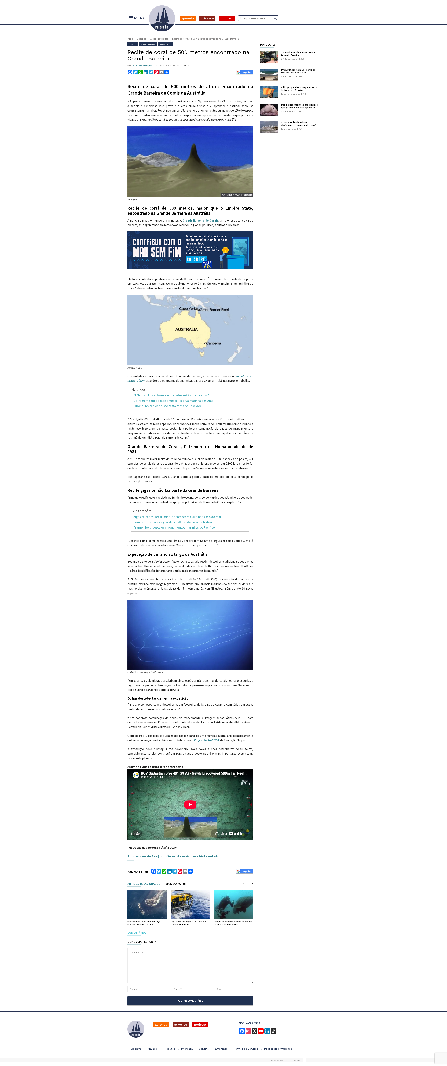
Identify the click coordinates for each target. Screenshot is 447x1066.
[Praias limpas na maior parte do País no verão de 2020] (269, 75)
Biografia (136, 1048)
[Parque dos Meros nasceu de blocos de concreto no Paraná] (233, 904)
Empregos (221, 1048)
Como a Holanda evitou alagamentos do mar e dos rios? (298, 123)
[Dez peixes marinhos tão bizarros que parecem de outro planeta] (269, 110)
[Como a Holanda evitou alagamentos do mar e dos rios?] (269, 127)
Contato (204, 1048)
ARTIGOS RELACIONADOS (143, 884)
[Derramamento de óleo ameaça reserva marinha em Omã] (147, 904)
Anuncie (152, 1048)
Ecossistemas (165, 44)
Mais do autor (176, 884)
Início (130, 39)
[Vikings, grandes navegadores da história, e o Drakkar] (269, 92)
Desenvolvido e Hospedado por (286, 1060)
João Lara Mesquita (142, 66)
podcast (200, 1024)
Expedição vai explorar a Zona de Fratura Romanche (188, 922)
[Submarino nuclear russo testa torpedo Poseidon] (269, 57)
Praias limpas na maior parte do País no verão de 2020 (298, 71)
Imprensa (187, 1048)
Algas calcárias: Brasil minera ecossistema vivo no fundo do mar (177, 517)
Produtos (169, 1048)
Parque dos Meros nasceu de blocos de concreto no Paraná (233, 922)
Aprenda (187, 18)
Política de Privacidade (278, 1048)
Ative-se (207, 18)
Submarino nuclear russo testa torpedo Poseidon (167, 406)
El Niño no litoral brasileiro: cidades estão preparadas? (171, 395)
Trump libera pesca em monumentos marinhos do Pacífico (174, 527)
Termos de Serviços (246, 1048)
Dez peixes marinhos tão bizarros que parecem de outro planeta (299, 106)
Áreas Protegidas (159, 39)
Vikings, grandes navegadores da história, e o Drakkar (299, 88)
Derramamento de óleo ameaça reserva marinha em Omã (173, 401)
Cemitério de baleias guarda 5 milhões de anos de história (173, 522)
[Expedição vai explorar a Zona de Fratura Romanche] (190, 904)
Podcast (227, 18)
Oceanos (141, 39)
